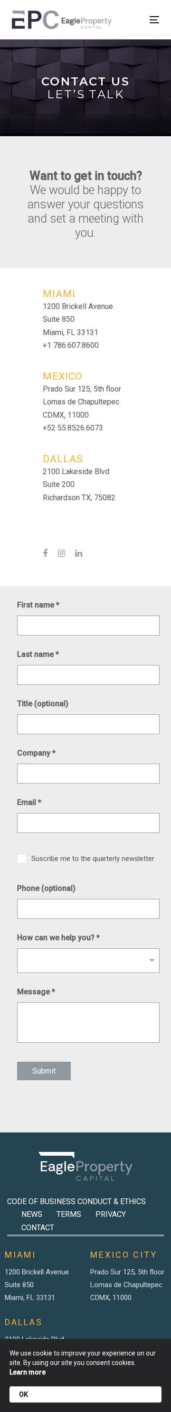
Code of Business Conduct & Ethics (76, 1201)
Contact (37, 1227)
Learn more (28, 1372)
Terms (69, 1214)
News (31, 1214)
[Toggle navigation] (134, 19)
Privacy (110, 1214)
